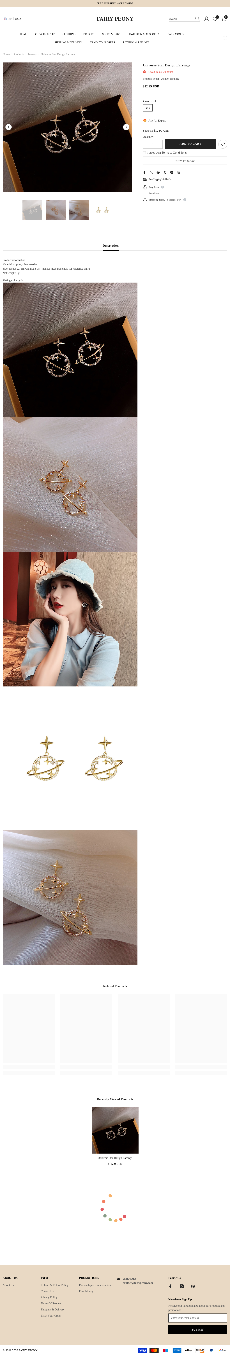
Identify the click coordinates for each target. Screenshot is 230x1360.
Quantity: (148, 136)
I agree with (154, 152)
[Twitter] (151, 172)
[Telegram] (171, 172)
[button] (8, 127)
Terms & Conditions (174, 152)
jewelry (32, 54)
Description (111, 245)
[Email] (178, 172)
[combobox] (181, 19)
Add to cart (190, 143)
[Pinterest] (158, 172)
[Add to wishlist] (222, 144)
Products (19, 54)
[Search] (184, 19)
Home (6, 54)
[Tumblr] (165, 172)
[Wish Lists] (225, 38)
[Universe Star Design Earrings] (115, 1130)
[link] (29, 1067)
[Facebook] (144, 172)
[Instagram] (181, 1286)
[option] (67, 127)
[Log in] (206, 19)
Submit (198, 1329)
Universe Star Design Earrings (115, 1157)
